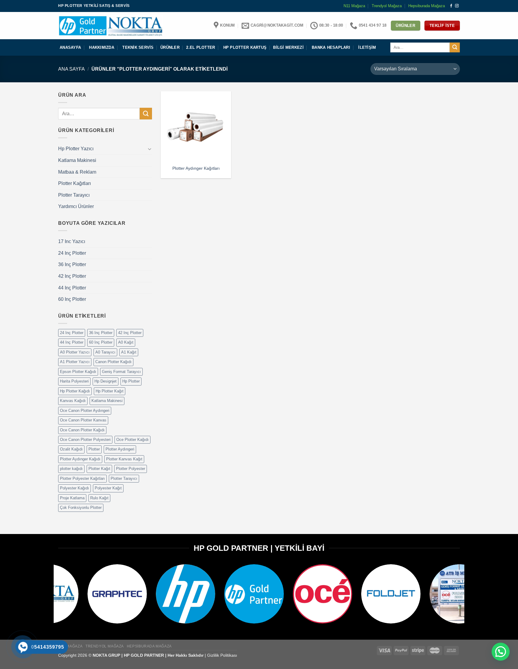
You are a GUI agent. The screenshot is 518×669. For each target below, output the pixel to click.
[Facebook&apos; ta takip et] (451, 6)
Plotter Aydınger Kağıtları (196, 168)
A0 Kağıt (125, 342)
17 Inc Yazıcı (71, 241)
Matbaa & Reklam (77, 172)
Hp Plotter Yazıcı (76, 148)
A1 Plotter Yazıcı (75, 361)
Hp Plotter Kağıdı (75, 391)
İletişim (367, 47)
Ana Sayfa (71, 69)
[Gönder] (455, 48)
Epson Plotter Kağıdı (78, 371)
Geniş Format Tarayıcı (121, 371)
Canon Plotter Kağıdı (113, 361)
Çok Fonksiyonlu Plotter (81, 507)
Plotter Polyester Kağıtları (82, 478)
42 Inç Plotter (72, 276)
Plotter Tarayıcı (74, 195)
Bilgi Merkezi (288, 47)
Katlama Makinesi (77, 160)
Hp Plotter (131, 381)
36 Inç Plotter (72, 264)
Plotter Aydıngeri (120, 449)
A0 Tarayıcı (105, 352)
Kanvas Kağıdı (73, 400)
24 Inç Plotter (72, 253)
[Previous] (50, 598)
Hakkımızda (101, 47)
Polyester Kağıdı (74, 488)
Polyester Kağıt (108, 488)
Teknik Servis (137, 47)
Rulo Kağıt (99, 498)
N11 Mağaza (354, 6)
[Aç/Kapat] (149, 148)
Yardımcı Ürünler (76, 206)
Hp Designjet (105, 381)
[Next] (467, 598)
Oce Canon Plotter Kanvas (83, 420)
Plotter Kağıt (99, 468)
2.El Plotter (200, 47)
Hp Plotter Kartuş (244, 47)
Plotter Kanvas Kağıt (124, 459)
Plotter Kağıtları (74, 183)
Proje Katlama (72, 498)
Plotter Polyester (130, 468)
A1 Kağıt (128, 352)
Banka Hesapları (331, 47)
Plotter (94, 449)
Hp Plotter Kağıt (110, 391)
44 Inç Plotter (72, 287)
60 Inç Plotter (72, 299)
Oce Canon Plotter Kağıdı (82, 430)
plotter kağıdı (71, 468)
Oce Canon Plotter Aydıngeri (84, 410)
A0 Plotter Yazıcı (75, 352)
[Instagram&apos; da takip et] (457, 6)
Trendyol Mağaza (387, 6)
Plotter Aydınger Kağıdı (80, 459)
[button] (501, 652)
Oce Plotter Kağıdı (132, 439)
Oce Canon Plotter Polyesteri (85, 439)
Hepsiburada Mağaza (426, 6)
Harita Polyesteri (74, 381)
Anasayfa (70, 47)
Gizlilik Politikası (222, 655)
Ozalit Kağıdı (71, 449)
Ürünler (170, 47)
